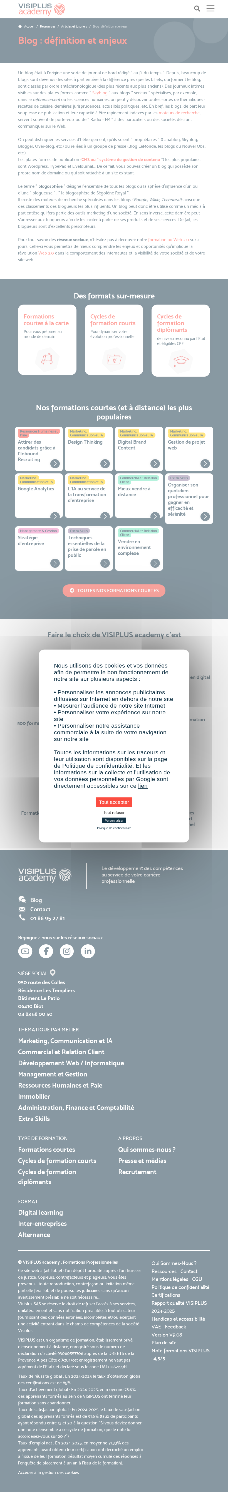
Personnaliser (114, 820)
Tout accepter (114, 802)
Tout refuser (114, 812)
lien (143, 785)
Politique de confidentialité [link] (114, 828)
